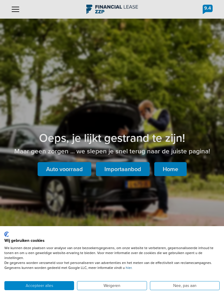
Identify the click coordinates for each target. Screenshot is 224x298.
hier (129, 267)
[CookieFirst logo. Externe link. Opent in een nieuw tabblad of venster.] (6, 234)
